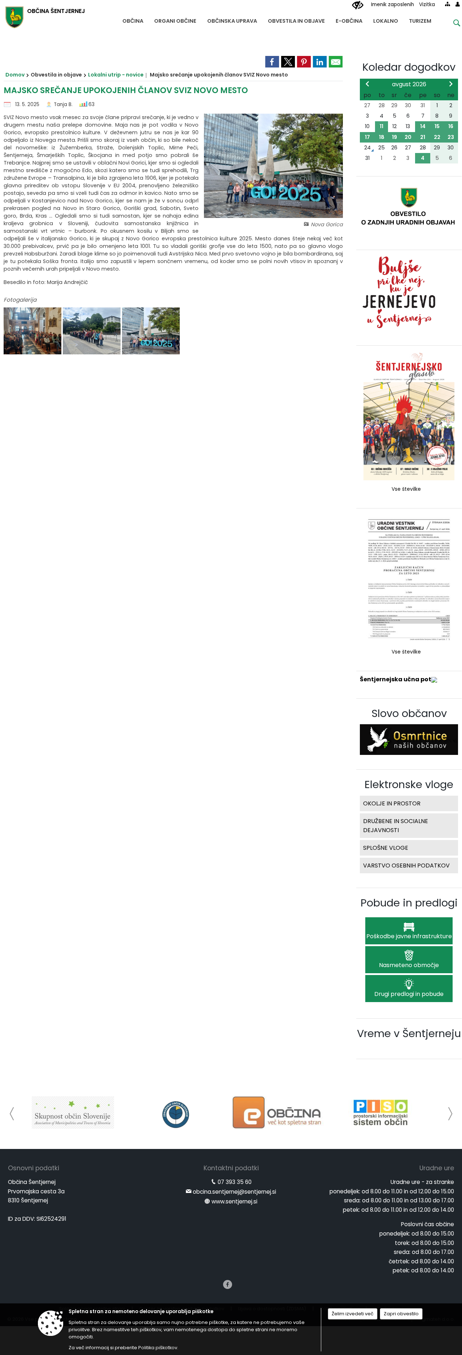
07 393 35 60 (235, 1182)
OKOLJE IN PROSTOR (391, 803)
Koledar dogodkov (409, 67)
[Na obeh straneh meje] (92, 331)
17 (367, 137)
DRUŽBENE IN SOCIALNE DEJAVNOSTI (395, 825)
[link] (272, 61)
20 (408, 137)
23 (451, 137)
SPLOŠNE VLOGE (385, 848)
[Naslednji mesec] (451, 84)
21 (422, 137)
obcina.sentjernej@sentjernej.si (234, 1192)
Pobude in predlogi (409, 903)
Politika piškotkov (157, 1347)
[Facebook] (227, 1284)
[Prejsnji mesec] (367, 84)
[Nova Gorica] (151, 331)
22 (437, 137)
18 (381, 137)
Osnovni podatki (33, 1168)
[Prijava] (457, 3)
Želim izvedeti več (353, 1313)
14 (423, 126)
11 (381, 126)
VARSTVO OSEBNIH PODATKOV (406, 865)
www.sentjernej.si (234, 1201)
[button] (12, 1113)
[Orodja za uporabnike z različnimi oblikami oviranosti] (357, 5)
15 (437, 126)
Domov (15, 74)
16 (450, 126)
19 (394, 137)
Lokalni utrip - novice (116, 74)
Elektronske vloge (409, 784)
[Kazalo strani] (447, 3)
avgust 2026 (409, 84)
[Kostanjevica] (33, 331)
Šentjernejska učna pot (395, 679)
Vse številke (406, 489)
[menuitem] (133, 19)
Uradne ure (436, 1168)
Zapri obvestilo (401, 1313)
